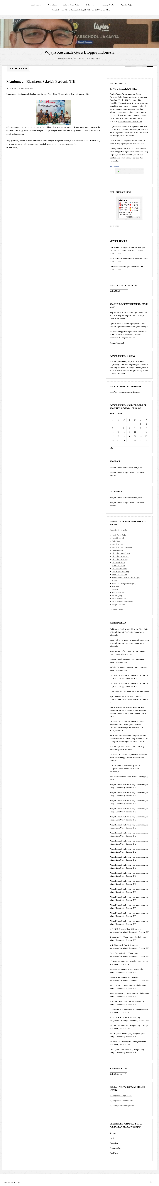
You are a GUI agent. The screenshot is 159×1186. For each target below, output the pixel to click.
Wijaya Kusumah (114, 166)
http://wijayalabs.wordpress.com (132, 143)
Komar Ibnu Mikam (119, 574)
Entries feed (114, 1143)
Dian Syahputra (115, 765)
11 (118, 432)
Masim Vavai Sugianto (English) (124, 583)
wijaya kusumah (35, 5)
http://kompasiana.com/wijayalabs (130, 121)
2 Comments (12, 88)
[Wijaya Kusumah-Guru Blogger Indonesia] (79, 33)
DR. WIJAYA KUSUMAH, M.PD (123, 675)
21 (135, 436)
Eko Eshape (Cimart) (119, 559)
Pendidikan (52, 5)
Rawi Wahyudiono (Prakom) (122, 601)
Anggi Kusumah (118, 538)
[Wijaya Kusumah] (129, 171)
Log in (112, 1138)
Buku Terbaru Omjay (71, 5)
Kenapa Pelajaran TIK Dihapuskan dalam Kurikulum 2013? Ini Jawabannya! (125, 768)
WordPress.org (115, 1153)
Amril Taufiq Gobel (119, 535)
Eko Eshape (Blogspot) (120, 556)
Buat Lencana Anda (115, 179)
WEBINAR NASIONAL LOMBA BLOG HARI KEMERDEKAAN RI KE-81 (129, 699)
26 (124, 440)
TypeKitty (113, 691)
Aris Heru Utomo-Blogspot (122, 547)
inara (111, 776)
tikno (111, 746)
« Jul (111, 448)
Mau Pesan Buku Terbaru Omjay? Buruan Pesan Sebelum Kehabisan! (128, 757)
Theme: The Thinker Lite (11, 1182)
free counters (114, 226)
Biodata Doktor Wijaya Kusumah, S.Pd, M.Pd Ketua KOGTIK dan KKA (81, 10)
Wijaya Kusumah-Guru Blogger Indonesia (80, 52)
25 (118, 440)
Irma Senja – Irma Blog (120, 571)
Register (113, 1133)
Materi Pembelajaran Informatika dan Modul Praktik (129, 258)
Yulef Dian (116, 541)
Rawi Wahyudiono (119, 598)
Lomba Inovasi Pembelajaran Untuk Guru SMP (127, 266)
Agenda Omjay (127, 5)
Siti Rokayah (114, 1033)
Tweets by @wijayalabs (118, 530)
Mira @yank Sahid (119, 592)
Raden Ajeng (117, 595)
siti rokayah (114, 640)
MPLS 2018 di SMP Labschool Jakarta (134, 691)
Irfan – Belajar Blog (119, 568)
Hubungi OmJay (108, 5)
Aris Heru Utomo (118, 544)
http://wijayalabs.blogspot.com (121, 1095)
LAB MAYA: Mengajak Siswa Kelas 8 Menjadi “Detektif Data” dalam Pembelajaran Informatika (129, 632)
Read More (12, 147)
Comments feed (115, 1148)
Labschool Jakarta (116, 609)
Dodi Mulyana (117, 550)
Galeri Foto (90, 5)
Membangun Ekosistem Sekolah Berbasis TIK (40, 81)
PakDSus (113, 961)
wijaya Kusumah (116, 696)
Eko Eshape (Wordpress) (121, 553)
